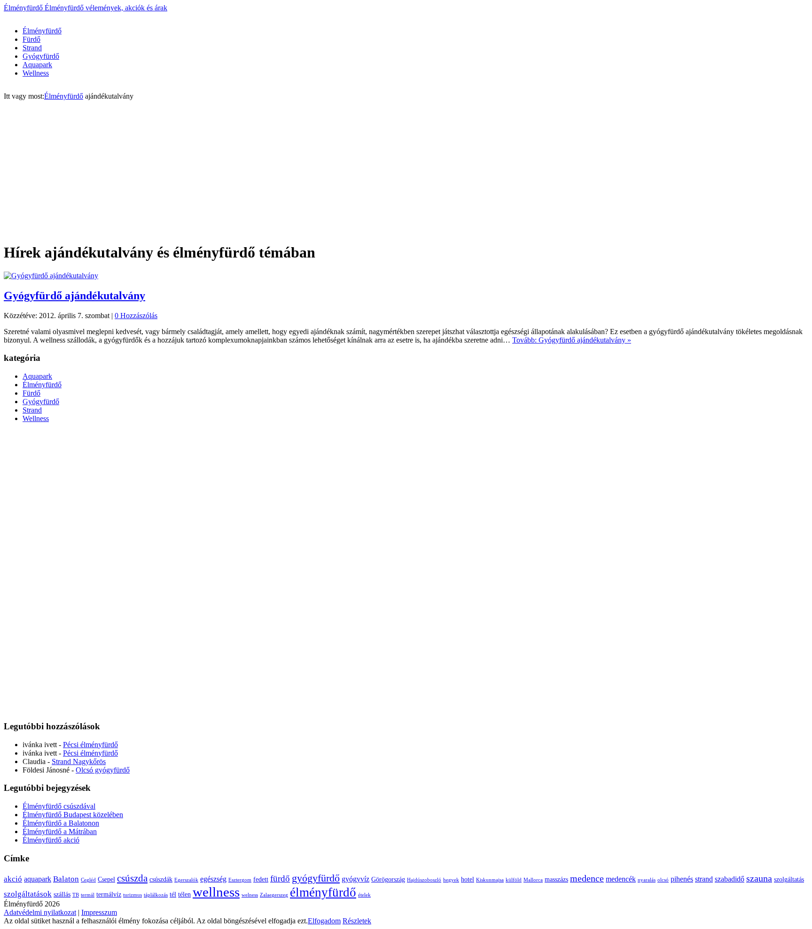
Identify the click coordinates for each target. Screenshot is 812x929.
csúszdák (160, 879)
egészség (213, 879)
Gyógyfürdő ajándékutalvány (74, 295)
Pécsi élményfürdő (90, 745)
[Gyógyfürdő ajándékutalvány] (51, 276)
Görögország (388, 879)
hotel (467, 879)
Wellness (36, 73)
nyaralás (647, 879)
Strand (32, 48)
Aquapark (37, 65)
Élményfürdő (85, 8)
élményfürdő (323, 892)
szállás (62, 894)
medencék (621, 879)
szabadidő (729, 879)
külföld (514, 879)
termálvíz (108, 894)
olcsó (663, 879)
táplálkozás (156, 895)
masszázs (556, 879)
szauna (759, 878)
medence (587, 878)
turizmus (132, 895)
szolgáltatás (789, 879)
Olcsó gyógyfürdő (103, 770)
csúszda (132, 878)
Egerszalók (186, 879)
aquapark (37, 879)
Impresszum (99, 912)
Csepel (106, 879)
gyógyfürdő (316, 878)
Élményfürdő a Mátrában (60, 831)
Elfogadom (324, 921)
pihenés (682, 879)
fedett (260, 879)
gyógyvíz (355, 879)
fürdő (280, 878)
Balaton (66, 878)
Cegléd (88, 879)
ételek (364, 895)
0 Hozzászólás (136, 316)
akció (13, 878)
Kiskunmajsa (490, 879)
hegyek (451, 879)
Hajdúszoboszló (424, 879)
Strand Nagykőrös (79, 761)
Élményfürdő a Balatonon (61, 823)
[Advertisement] (175, 15)
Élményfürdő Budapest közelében (73, 815)
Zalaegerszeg (274, 895)
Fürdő (31, 39)
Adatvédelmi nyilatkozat (40, 912)
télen (184, 894)
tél (173, 894)
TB (75, 895)
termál (87, 895)
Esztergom (239, 879)
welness (250, 895)
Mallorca (533, 879)
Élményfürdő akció (51, 840)
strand (704, 879)
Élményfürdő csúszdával (59, 806)
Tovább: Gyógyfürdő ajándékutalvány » (571, 340)
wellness (216, 891)
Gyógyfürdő (41, 56)
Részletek (357, 921)
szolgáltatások (28, 894)
